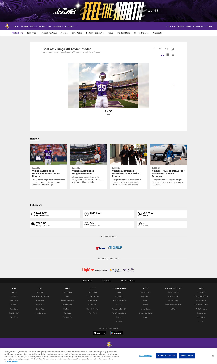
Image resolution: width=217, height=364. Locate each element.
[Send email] (166, 50)
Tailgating (119, 321)
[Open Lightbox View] (108, 91)
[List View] (172, 55)
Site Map (201, 321)
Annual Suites (145, 309)
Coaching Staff (14, 313)
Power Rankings (40, 313)
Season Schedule (173, 292)
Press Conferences (67, 300)
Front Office (14, 317)
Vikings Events (173, 296)
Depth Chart (14, 296)
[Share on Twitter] (160, 50)
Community (201, 292)
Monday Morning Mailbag (40, 296)
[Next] (173, 85)
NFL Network (67, 309)
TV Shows (67, 313)
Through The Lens (93, 296)
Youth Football (201, 300)
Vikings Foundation (201, 296)
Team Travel (93, 313)
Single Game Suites (145, 313)
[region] (108, 356)
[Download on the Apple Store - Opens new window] (99, 333)
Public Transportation (119, 313)
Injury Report (14, 300)
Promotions (201, 317)
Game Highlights (67, 305)
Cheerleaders (92, 305)
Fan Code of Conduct (119, 300)
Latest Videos (67, 292)
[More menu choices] (76, 26)
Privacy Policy (12, 361)
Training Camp (173, 300)
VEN (67, 296)
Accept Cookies (187, 356)
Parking (119, 305)
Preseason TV (67, 317)
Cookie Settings (145, 356)
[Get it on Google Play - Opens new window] (117, 334)
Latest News (40, 292)
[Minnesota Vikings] (108, 344)
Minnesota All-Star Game (173, 305)
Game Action (92, 300)
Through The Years (93, 309)
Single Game (145, 296)
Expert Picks (40, 309)
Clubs (145, 317)
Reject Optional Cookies (166, 356)
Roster (14, 292)
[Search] (167, 26)
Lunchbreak (40, 300)
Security (119, 317)
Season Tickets (145, 292)
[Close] (213, 356)
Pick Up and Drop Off (119, 309)
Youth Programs (201, 309)
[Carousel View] (162, 55)
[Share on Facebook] (154, 50)
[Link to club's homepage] (7, 26)
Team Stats (14, 309)
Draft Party (173, 309)
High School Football (201, 305)
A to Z (119, 292)
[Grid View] (167, 55)
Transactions (14, 305)
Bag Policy (119, 296)
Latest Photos (92, 292)
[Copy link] (172, 49)
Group (145, 300)
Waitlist (145, 305)
